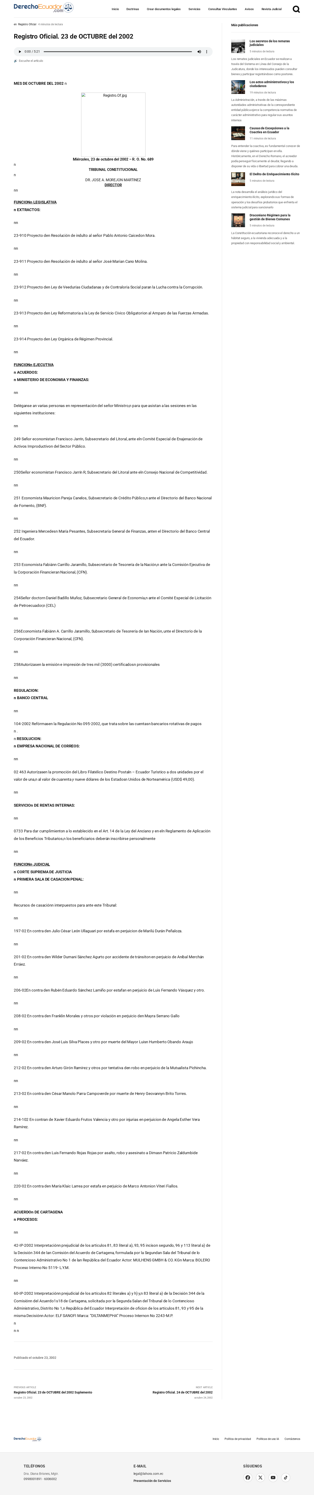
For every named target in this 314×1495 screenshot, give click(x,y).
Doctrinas (132, 9)
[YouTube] (273, 1477)
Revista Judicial (272, 9)
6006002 (50, 1479)
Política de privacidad (238, 1439)
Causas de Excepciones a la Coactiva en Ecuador (269, 130)
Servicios (194, 9)
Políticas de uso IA (268, 1439)
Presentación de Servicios (152, 1481)
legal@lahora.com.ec (148, 1474)
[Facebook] (247, 1477)
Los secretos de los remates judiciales (270, 43)
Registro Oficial (27, 24)
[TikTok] (285, 1477)
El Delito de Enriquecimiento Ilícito (274, 174)
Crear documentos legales (164, 9)
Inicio (115, 9)
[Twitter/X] (260, 1477)
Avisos (249, 9)
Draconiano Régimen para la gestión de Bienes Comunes (270, 217)
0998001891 (33, 1479)
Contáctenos (292, 1439)
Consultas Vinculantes (222, 9)
